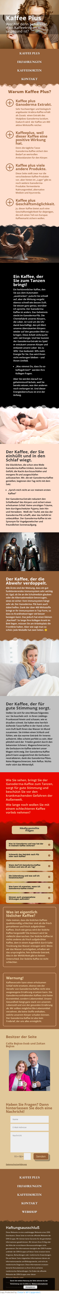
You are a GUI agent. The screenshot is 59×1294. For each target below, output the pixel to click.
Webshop (29, 1212)
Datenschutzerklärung (16, 1164)
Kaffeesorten (29, 70)
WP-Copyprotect (33, 1292)
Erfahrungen (29, 62)
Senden (41, 1156)
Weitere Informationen (40, 1284)
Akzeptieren (30, 1287)
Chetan (20, 1292)
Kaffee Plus (29, 53)
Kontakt (29, 79)
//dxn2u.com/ (18, 1277)
